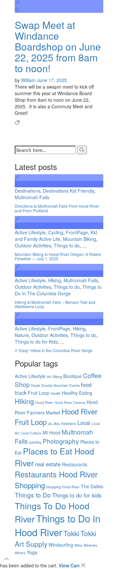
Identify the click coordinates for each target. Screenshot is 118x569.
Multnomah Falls (32, 197)
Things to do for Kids (36, 341)
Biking (57, 376)
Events (74, 385)
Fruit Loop (38, 393)
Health (55, 393)
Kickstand (68, 423)
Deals (35, 385)
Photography (61, 440)
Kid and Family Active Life (56, 235)
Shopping (30, 485)
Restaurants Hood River (56, 474)
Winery (20, 552)
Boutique (72, 376)
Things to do (67, 245)
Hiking (54, 280)
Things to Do (33, 494)
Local (83, 423)
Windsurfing (61, 544)
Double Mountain (54, 385)
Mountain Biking (79, 239)
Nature (22, 335)
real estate (48, 464)
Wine (78, 545)
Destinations (27, 190)
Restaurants (74, 464)
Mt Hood (51, 432)
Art (49, 376)
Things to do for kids (76, 495)
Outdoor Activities (33, 245)
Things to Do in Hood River (57, 525)
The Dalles (92, 486)
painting (35, 442)
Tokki (71, 533)
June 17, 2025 (52, 80)
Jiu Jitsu (54, 423)
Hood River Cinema (69, 402)
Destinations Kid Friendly (68, 190)
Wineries (90, 545)
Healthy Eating (77, 393)
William (29, 80)
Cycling (55, 232)
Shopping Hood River (63, 486)
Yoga (32, 552)
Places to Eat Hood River (54, 457)
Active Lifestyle (30, 232)
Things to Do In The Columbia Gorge (58, 290)
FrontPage (77, 232)
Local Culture (31, 433)
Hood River (44, 402)
